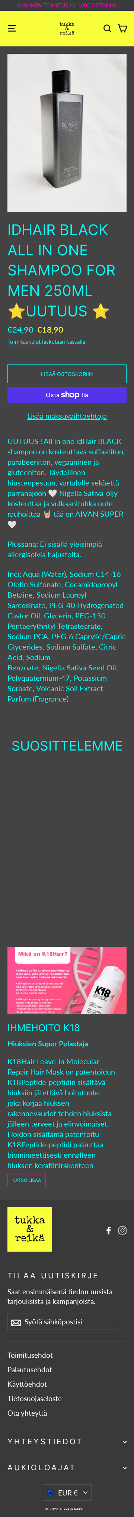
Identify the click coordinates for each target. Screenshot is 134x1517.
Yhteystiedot (45, 1441)
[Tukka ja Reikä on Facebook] (109, 1229)
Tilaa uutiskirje (53, 1275)
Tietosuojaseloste (34, 1399)
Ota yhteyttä (27, 1413)
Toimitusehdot (30, 1355)
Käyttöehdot (27, 1384)
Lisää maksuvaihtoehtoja (67, 415)
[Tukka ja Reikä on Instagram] (122, 1229)
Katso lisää (26, 1180)
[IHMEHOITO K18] (67, 980)
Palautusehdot (29, 1370)
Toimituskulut (24, 341)
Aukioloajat (41, 1467)
